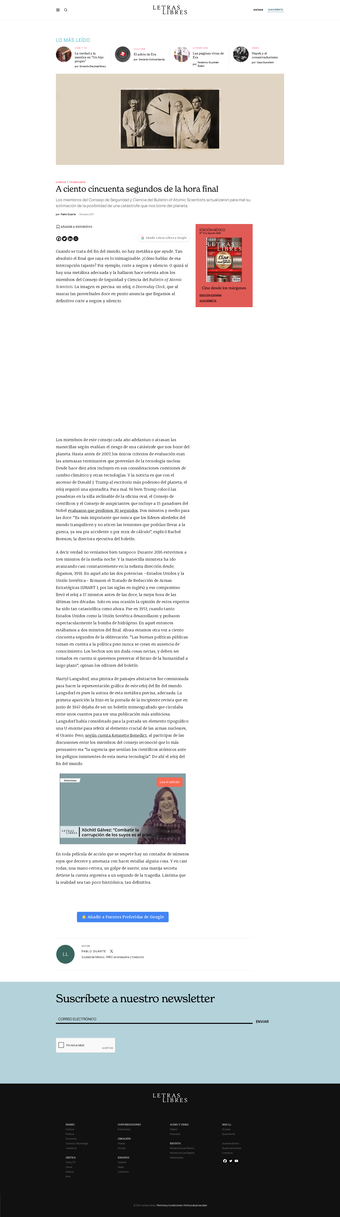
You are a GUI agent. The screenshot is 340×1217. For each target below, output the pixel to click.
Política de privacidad (195, 1205)
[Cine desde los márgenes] (224, 261)
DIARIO (70, 1124)
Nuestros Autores (231, 1148)
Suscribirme (228, 1134)
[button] (58, 10)
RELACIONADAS (109, 975)
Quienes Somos (230, 1143)
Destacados (176, 1157)
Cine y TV (81, 47)
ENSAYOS (123, 1157)
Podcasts (175, 1134)
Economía (71, 1138)
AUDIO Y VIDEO (179, 1124)
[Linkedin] (70, 238)
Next (247, 265)
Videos (173, 1129)
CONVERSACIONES (129, 1124)
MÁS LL (226, 1124)
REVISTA (175, 1143)
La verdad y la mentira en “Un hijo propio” (89, 57)
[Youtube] (236, 1160)
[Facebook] (58, 238)
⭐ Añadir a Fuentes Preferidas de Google (123, 917)
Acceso (226, 1129)
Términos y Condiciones (169, 1205)
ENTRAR (258, 10)
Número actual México (182, 1148)
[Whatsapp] (75, 238)
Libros (69, 1167)
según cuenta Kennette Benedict (116, 735)
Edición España (211, 295)
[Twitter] (64, 238)
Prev (201, 265)
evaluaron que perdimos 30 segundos (103, 510)
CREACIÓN (124, 1138)
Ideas (255, 47)
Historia (122, 1162)
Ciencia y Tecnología (71, 182)
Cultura (140, 48)
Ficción (122, 1148)
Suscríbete (208, 300)
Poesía (121, 1143)
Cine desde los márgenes (224, 288)
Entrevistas (124, 1129)
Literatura (200, 47)
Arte (68, 1176)
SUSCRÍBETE (275, 9)
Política (70, 1134)
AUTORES (223, 975)
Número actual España (182, 1153)
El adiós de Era (145, 54)
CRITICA (71, 1157)
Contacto (227, 1153)
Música (70, 1171)
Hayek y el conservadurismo (265, 55)
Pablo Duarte (93, 951)
